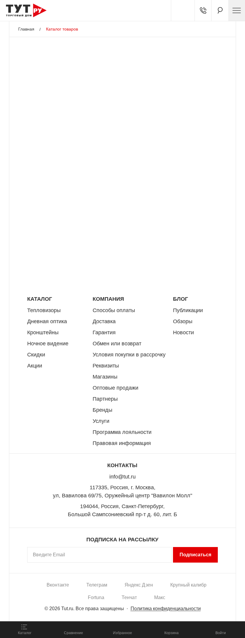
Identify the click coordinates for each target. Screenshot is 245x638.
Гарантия (104, 332)
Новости (183, 332)
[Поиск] (220, 10)
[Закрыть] (108, 587)
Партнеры (105, 399)
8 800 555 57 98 (192, 270)
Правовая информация (122, 443)
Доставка (104, 321)
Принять (84, 609)
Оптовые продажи (115, 388)
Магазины (105, 377)
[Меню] (236, 10)
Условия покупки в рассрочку (129, 355)
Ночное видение (47, 344)
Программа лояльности (122, 432)
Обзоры (182, 321)
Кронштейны (43, 332)
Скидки (36, 355)
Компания (108, 299)
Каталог (39, 299)
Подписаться (195, 554)
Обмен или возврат (117, 344)
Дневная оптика (47, 321)
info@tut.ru (122, 477)
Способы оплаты (114, 310)
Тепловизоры (44, 310)
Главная (26, 29)
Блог (180, 299)
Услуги (101, 421)
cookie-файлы (80, 583)
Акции (34, 366)
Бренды (102, 410)
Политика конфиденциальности (166, 608)
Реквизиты (106, 366)
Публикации (188, 310)
